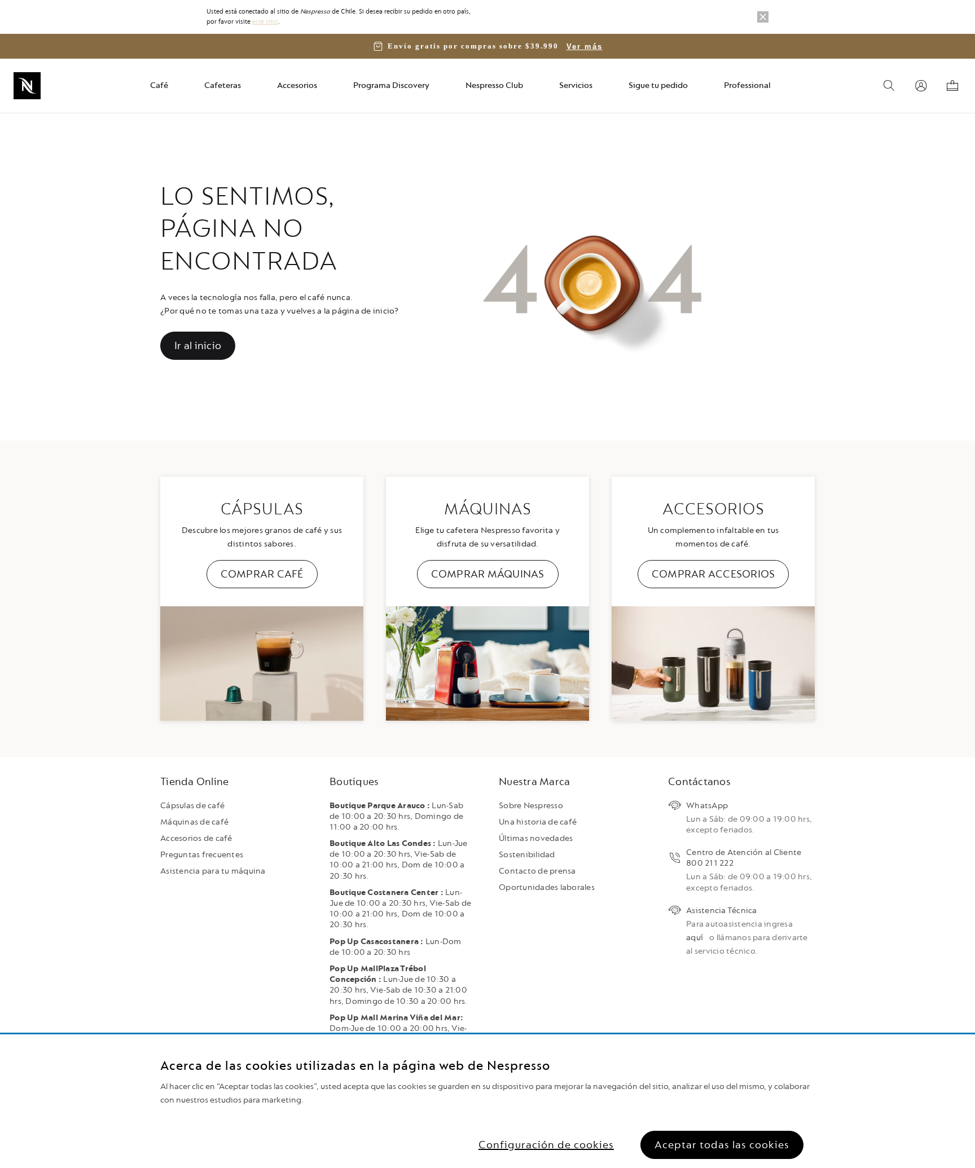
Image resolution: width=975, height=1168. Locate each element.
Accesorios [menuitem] (297, 85)
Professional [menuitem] (747, 85)
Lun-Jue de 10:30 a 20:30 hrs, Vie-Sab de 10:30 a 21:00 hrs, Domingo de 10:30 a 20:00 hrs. (399, 985)
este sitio (265, 21)
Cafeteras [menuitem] (222, 85)
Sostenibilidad (527, 854)
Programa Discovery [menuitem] (391, 85)
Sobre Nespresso (531, 805)
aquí (694, 937)
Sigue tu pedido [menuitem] (658, 85)
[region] (487, 1101)
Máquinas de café (194, 822)
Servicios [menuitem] (575, 85)
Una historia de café (538, 822)
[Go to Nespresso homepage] (27, 85)
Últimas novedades (536, 838)
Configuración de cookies (546, 1145)
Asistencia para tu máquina (213, 871)
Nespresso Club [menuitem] (494, 85)
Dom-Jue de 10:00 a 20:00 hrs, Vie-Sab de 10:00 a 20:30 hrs (398, 1028)
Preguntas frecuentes (201, 854)
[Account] (921, 86)
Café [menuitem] (159, 85)
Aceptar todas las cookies (722, 1145)
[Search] (889, 86)
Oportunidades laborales (547, 887)
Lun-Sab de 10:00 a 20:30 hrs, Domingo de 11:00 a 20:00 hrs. (396, 816)
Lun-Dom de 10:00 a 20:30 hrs (396, 947)
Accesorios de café (196, 838)
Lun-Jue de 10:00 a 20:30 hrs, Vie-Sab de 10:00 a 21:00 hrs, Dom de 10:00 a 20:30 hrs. (399, 859)
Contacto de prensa (537, 871)
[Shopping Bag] (952, 86)
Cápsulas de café (192, 805)
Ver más (584, 46)
